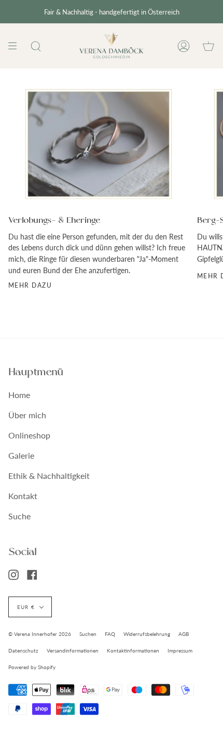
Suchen (87, 634)
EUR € (26, 607)
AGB (183, 634)
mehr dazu (30, 285)
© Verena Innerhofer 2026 (39, 634)
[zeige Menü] (16, 45)
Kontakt (22, 496)
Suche (19, 516)
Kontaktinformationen (133, 650)
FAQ (110, 634)
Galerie (21, 455)
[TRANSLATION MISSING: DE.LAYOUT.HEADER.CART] (208, 45)
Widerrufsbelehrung (146, 634)
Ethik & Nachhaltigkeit (49, 475)
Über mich (27, 415)
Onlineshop (29, 435)
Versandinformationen (73, 650)
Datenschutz (23, 650)
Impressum (180, 650)
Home (19, 395)
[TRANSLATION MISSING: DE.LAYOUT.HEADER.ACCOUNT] (183, 45)
